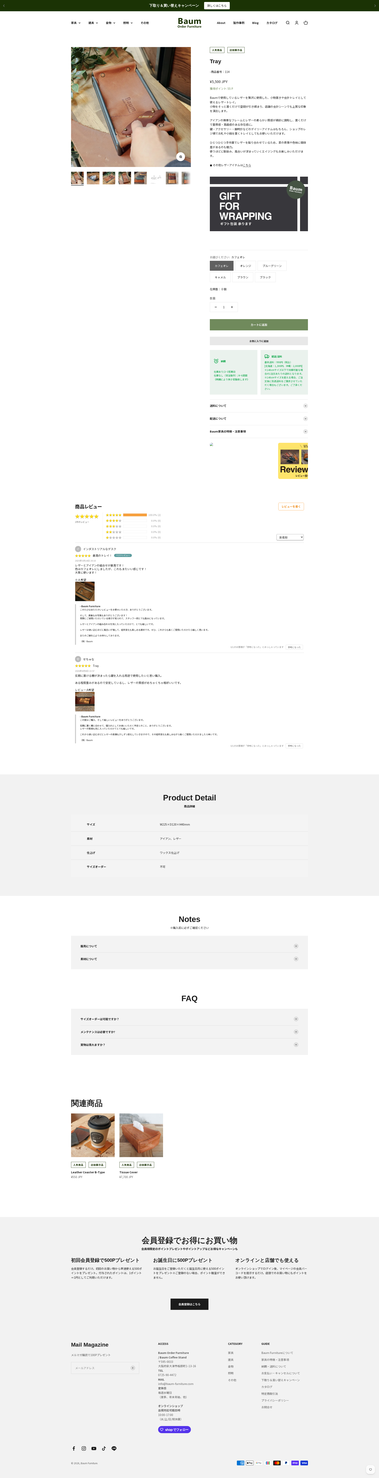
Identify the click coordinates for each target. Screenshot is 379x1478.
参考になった (294, 647)
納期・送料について (273, 1366)
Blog (255, 23)
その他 (145, 23)
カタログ (272, 23)
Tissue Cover (128, 1172)
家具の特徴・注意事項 (275, 1360)
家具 (74, 23)
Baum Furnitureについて (277, 1353)
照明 (126, 23)
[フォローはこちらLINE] (114, 1448)
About (221, 23)
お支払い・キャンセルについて (280, 1373)
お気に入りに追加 (259, 341)
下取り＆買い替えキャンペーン (280, 1380)
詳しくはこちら (217, 6)
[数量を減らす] (215, 307)
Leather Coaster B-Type (88, 1172)
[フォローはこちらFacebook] (73, 1448)
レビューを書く (291, 506)
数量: (213, 298)
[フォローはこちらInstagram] (83, 1448)
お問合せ (266, 1407)
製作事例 (238, 23)
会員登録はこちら (189, 1304)
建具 (91, 23)
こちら (247, 165)
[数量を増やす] (232, 307)
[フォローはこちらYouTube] (94, 1448)
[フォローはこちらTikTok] (104, 1448)
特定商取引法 (269, 1394)
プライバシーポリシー (275, 1400)
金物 (108, 23)
